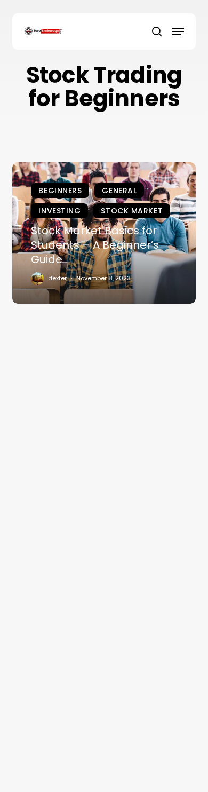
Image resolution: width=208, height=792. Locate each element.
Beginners (60, 190)
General (119, 190)
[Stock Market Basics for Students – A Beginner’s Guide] (103, 233)
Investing (59, 210)
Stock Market (132, 210)
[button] (178, 31)
